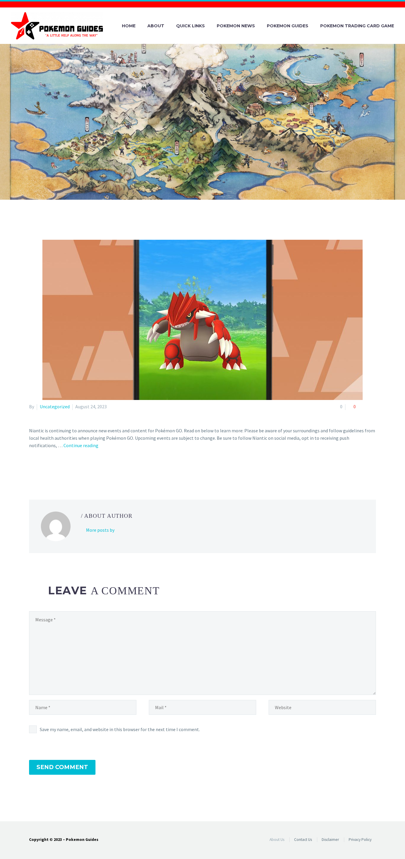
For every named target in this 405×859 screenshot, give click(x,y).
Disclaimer (330, 839)
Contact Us (303, 839)
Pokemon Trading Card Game (357, 25)
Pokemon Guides (287, 25)
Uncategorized (55, 406)
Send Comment (62, 767)
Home (128, 25)
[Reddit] (76, 469)
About (155, 25)
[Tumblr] (58, 469)
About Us (277, 839)
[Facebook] (33, 469)
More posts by (100, 530)
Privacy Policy (360, 839)
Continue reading (80, 445)
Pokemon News (236, 25)
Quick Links (190, 25)
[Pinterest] (50, 469)
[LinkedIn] (67, 469)
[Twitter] (41, 469)
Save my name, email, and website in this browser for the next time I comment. (120, 729)
